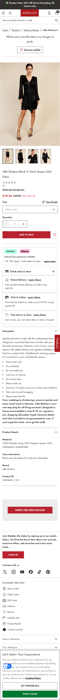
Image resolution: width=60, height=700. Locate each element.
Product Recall (14, 623)
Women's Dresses (31, 30)
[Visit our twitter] (4, 571)
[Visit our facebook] (30, 571)
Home (5, 30)
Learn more (50, 261)
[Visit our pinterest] (48, 571)
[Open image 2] (20, 156)
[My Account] (49, 13)
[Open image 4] (45, 156)
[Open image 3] (33, 156)
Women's (16, 30)
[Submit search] (10, 13)
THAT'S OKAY (30, 694)
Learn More (35, 279)
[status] (14, 224)
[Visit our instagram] (13, 571)
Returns (10, 612)
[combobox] (30, 209)
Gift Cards (12, 600)
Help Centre (13, 594)
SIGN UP (13, 554)
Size (4, 202)
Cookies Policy (33, 678)
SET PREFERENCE (30, 685)
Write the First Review (13, 189)
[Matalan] (29, 12)
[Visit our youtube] (22, 571)
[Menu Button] (3, 13)
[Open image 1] (7, 156)
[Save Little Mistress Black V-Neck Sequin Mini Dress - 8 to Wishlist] (21, 49)
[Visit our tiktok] (39, 571)
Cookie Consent (15, 629)
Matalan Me (13, 617)
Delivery (11, 606)
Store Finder (13, 588)
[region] (30, 675)
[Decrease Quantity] (6, 224)
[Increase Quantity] (23, 224)
